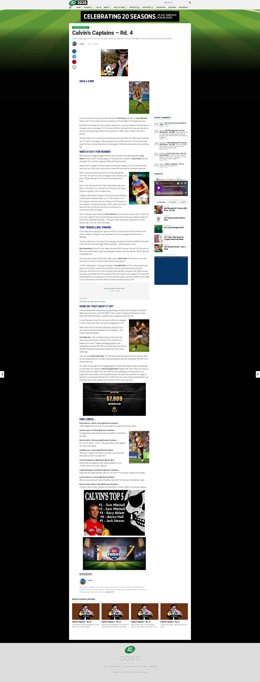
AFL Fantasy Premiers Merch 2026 (172, 124)
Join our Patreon (114, 666)
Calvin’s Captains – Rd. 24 (174, 164)
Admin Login (153, 666)
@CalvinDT (110, 592)
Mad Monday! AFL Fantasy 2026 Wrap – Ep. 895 (172, 131)
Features (172, 7)
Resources (183, 7)
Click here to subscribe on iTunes (92, 301)
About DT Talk (136, 666)
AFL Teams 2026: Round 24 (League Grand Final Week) (173, 238)
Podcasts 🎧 (134, 7)
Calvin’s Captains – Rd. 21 (170, 622)
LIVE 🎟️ (98, 7)
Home (78, 7)
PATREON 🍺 (88, 7)
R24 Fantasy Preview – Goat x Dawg (175, 248)
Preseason (160, 7)
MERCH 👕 (107, 7)
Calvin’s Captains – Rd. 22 (140, 622)
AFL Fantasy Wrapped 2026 (174, 227)
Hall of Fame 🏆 (120, 7)
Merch (145, 666)
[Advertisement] (169, 82)
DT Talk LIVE (126, 666)
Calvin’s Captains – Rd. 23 (111, 622)
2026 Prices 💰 (148, 7)
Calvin (82, 44)
